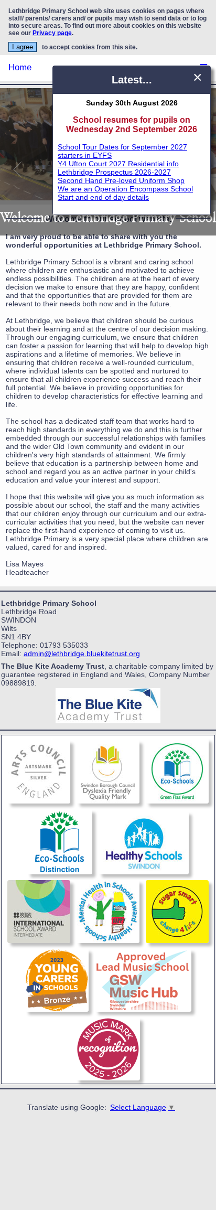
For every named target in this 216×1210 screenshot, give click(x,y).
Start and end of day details (103, 197)
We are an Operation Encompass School (125, 189)
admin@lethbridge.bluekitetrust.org (82, 653)
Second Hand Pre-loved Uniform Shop (121, 180)
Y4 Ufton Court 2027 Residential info (118, 163)
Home (19, 67)
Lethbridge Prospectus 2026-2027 (114, 172)
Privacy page (52, 33)
